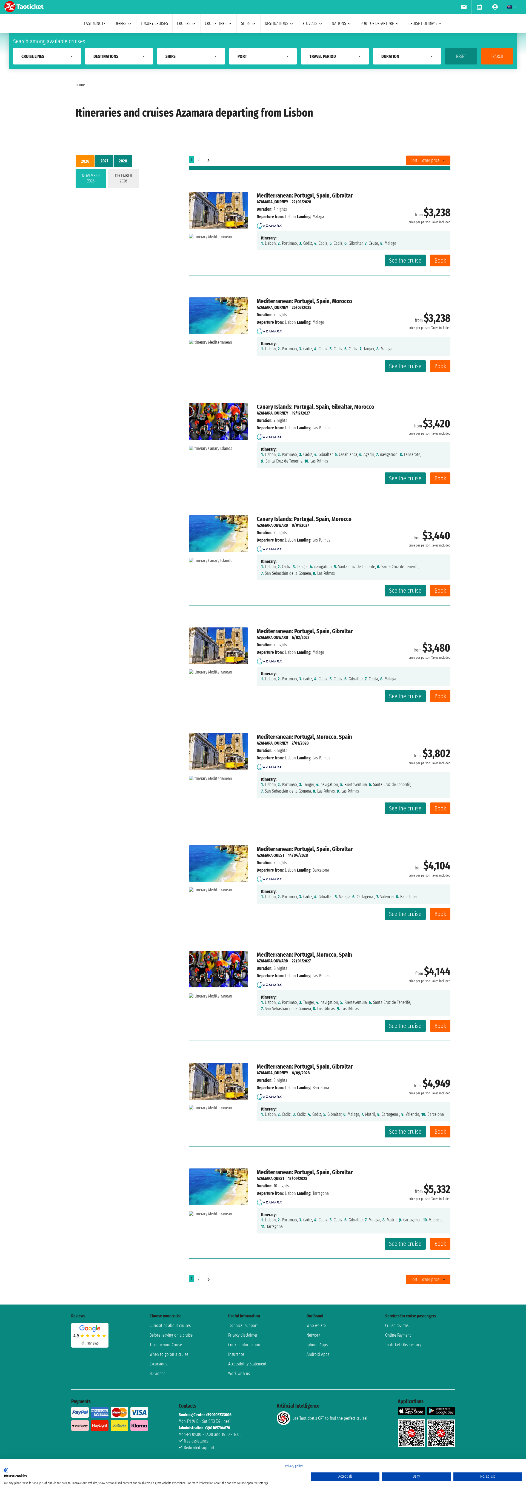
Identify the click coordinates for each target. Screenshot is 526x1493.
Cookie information (244, 1344)
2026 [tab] (85, 161)
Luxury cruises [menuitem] (154, 23)
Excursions (158, 1364)
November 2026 (91, 178)
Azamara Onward (272, 525)
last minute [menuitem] (94, 23)
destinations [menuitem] (276, 23)
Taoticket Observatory (403, 1344)
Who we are (316, 1325)
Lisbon (290, 216)
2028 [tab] (123, 161)
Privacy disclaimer (243, 1335)
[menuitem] (463, 7)
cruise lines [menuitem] (216, 23)
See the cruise (405, 260)
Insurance (236, 1354)
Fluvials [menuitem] (310, 23)
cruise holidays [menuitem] (422, 23)
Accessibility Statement (247, 1364)
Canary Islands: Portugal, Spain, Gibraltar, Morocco (315, 406)
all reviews (90, 1343)
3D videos (157, 1373)
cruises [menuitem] (183, 23)
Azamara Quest (270, 855)
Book (440, 260)
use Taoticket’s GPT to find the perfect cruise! (330, 1418)
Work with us (239, 1373)
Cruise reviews (396, 1325)
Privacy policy (294, 1466)
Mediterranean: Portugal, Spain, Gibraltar (305, 195)
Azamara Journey (272, 201)
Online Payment (398, 1335)
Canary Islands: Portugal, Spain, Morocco (304, 519)
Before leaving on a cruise (171, 1335)
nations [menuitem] (339, 23)
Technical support (243, 1325)
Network (313, 1335)
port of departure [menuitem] (377, 23)
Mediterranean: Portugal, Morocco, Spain (304, 736)
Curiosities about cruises (170, 1325)
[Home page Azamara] (269, 224)
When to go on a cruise (169, 1354)
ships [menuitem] (245, 23)
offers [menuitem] (120, 23)
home (80, 84)
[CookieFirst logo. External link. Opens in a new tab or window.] (6, 1470)
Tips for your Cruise (166, 1344)
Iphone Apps (317, 1344)
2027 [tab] (104, 161)
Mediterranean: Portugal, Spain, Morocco (304, 301)
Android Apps (318, 1354)
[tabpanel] (123, 179)
